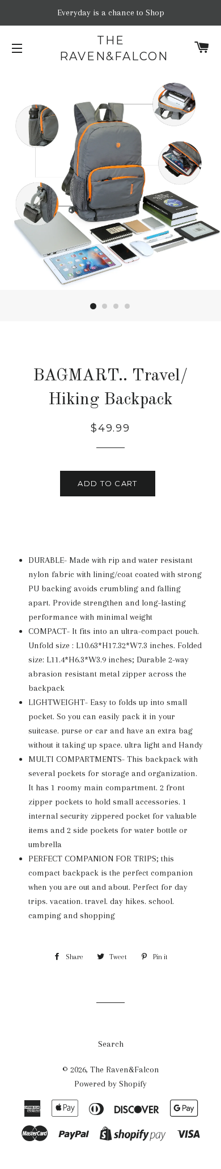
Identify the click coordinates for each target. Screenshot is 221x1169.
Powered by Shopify (110, 1084)
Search (111, 1044)
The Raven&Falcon (111, 48)
